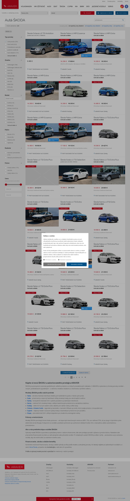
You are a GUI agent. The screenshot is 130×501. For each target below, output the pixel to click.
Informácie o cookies (50, 260)
